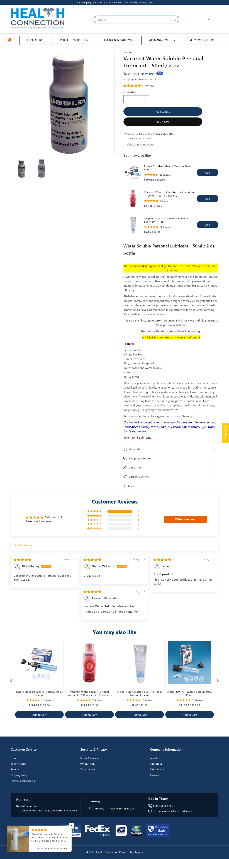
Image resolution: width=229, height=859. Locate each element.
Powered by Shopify (131, 852)
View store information (140, 144)
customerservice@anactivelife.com (173, 811)
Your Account (18, 763)
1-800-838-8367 (163, 806)
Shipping (128, 79)
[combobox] (136, 19)
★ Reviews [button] (226, 433)
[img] (22, 559)
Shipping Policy (19, 775)
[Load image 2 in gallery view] (41, 168)
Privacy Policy (87, 763)
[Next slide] (217, 680)
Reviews (154, 775)
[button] (132, 85)
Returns (15, 769)
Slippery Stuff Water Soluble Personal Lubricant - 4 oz (166, 220)
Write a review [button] (185, 519)
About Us (155, 758)
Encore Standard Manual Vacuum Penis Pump (167, 168)
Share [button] (131, 486)
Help (13, 758)
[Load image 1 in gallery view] (20, 168)
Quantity (129, 92)
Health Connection (107, 852)
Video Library (157, 769)
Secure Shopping (89, 758)
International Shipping (23, 780)
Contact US (156, 763)
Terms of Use (87, 769)
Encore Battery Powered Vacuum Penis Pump (190, 693)
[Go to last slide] (11, 680)
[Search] (174, 19)
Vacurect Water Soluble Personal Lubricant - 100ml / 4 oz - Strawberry (169, 194)
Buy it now (162, 122)
